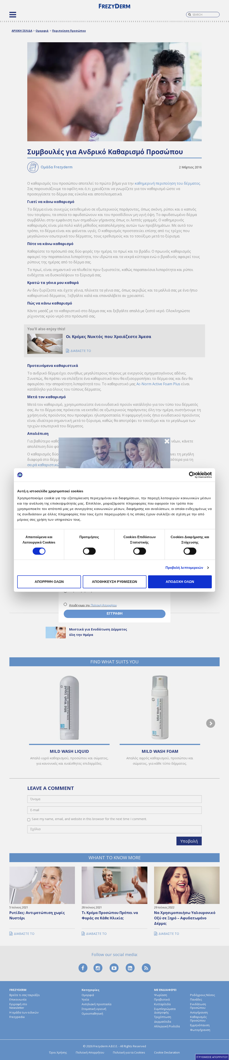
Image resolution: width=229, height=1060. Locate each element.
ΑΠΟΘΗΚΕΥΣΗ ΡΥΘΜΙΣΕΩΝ (114, 582)
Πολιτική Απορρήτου (104, 605)
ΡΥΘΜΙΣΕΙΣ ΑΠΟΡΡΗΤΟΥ (213, 1057)
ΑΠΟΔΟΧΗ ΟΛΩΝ (180, 582)
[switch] (89, 551)
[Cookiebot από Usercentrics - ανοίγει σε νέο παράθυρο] (192, 475)
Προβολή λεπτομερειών (184, 567)
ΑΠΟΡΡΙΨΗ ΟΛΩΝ (49, 582)
